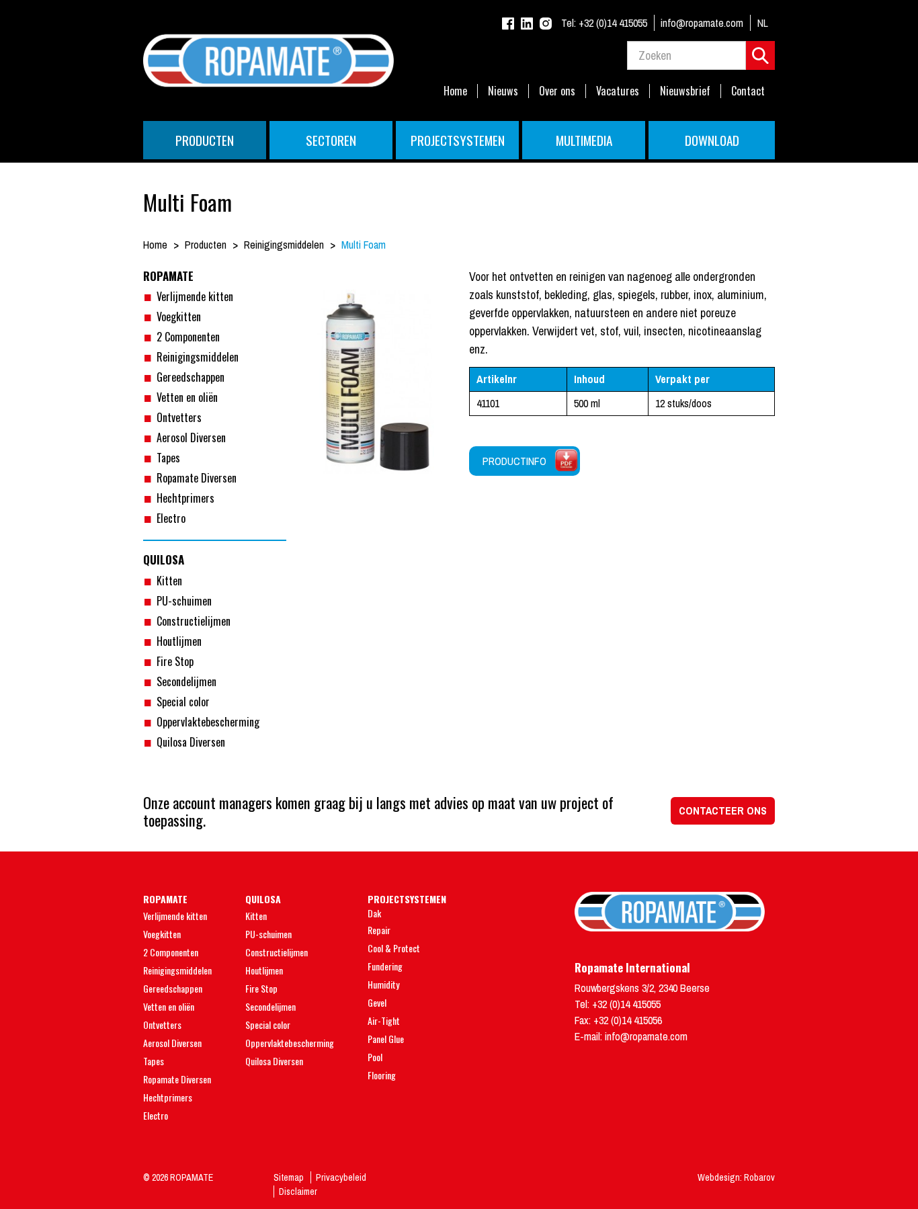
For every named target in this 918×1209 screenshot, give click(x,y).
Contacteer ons (723, 810)
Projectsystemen (458, 140)
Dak (374, 913)
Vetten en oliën (187, 397)
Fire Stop (175, 661)
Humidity (383, 984)
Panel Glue (386, 1039)
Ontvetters (179, 417)
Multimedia (584, 140)
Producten (204, 140)
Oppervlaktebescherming (208, 722)
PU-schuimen (184, 601)
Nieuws (503, 91)
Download (712, 140)
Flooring (382, 1075)
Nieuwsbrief (685, 91)
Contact (748, 91)
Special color (183, 702)
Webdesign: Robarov (736, 1177)
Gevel (377, 1002)
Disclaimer (298, 1191)
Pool (375, 1057)
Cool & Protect (394, 948)
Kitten (169, 581)
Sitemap (289, 1177)
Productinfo (514, 461)
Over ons (557, 91)
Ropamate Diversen (197, 478)
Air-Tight (384, 1020)
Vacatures (617, 91)
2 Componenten (188, 337)
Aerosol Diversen (191, 437)
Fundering (385, 966)
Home (455, 91)
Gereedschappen (190, 377)
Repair (379, 930)
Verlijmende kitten (195, 296)
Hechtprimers (185, 498)
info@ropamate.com (702, 22)
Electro (171, 518)
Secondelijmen (186, 681)
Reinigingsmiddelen (198, 357)
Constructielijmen (194, 621)
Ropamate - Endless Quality (459, 60)
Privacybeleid (341, 1177)
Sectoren (331, 140)
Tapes (168, 458)
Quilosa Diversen (191, 742)
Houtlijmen (179, 641)
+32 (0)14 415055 (604, 22)
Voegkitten (179, 316)
